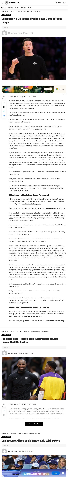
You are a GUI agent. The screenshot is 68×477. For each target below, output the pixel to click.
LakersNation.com (30, 96)
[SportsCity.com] (12, 3)
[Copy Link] (4, 111)
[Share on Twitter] (4, 107)
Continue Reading (34, 424)
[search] (56, 2)
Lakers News (6, 14)
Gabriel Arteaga (12, 33)
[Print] (4, 115)
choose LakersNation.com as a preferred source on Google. (45, 208)
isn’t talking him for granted (31, 204)
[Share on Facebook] (4, 103)
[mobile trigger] (3, 3)
